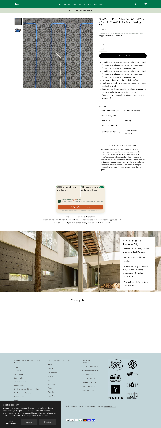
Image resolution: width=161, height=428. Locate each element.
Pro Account (77, 4)
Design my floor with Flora (80, 207)
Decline (47, 422)
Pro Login (87, 4)
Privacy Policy (43, 415)
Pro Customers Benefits (22, 393)
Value (102, 45)
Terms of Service (20, 382)
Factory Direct (19, 396)
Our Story (67, 4)
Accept (29, 422)
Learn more (139, 33)
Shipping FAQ (19, 374)
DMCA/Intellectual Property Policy (26, 389)
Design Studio (98, 4)
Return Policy (19, 378)
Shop (59, 4)
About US (17, 371)
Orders (16, 367)
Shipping (102, 36)
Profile (16, 400)
